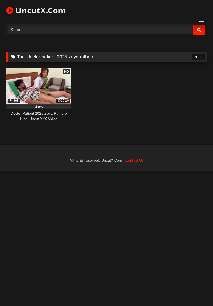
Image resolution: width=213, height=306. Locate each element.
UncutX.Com (39, 10)
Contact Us (134, 160)
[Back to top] (197, 291)
